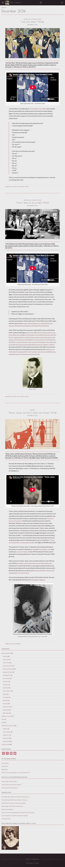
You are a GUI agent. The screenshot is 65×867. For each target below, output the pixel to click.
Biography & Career (6, 716)
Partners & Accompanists (8, 725)
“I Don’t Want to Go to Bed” (37, 109)
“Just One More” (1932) (32, 22)
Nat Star (5, 694)
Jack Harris (5, 681)
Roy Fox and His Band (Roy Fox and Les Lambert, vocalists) (36, 344)
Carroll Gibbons (7, 732)
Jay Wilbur (5, 687)
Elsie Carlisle (15, 2)
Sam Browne (6, 738)
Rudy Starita (6, 710)
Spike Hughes (6, 713)
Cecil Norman (6, 662)
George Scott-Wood (8, 672)
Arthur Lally (28, 19)
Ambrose (32, 410)
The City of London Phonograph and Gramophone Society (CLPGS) (18, 812)
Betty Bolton (5, 769)
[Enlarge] (40, 359)
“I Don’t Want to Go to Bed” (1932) (32, 202)
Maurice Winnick (7, 691)
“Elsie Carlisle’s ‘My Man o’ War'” (9, 781)
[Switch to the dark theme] (62, 2)
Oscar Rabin (6, 697)
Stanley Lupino (36, 19)
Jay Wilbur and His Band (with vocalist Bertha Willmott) (34, 563)
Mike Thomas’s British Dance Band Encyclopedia (13, 803)
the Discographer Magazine (37, 580)
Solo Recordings (6, 744)
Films (3, 719)
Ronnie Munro (6, 706)
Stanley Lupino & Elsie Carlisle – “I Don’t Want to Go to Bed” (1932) (32, 284)
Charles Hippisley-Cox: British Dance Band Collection (15, 815)
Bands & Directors (6, 653)
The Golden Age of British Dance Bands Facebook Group (15, 796)
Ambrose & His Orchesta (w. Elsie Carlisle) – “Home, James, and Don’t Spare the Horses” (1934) (32, 506)
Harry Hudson (6, 678)
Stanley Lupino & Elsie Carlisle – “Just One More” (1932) (32, 103)
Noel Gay (16, 186)
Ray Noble (5, 700)
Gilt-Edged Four (7, 675)
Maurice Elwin (5, 763)
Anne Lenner (5, 766)
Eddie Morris (6, 735)
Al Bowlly (5, 728)
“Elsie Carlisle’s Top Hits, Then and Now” (11, 784)
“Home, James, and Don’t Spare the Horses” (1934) (32, 412)
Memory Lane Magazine (7, 809)
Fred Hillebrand (16, 643)
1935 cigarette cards (44, 549)
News (3, 722)
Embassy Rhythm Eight (8, 669)
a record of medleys (22, 552)
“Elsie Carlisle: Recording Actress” (10, 787)
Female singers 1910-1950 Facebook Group (12, 806)
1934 (33, 549)
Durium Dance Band (8, 665)
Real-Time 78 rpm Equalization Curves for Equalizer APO (16, 772)
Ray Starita (5, 703)
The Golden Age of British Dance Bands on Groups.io (14, 800)
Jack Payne (5, 684)
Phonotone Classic (6, 818)
